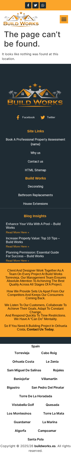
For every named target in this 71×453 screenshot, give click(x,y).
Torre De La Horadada (35, 396)
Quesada (52, 405)
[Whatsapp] (43, 5)
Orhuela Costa (23, 361)
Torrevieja (21, 353)
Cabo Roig (49, 353)
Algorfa (20, 431)
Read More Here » (17, 232)
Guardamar (22, 422)
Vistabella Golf (23, 405)
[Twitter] (35, 5)
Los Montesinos (19, 413)
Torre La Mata (53, 413)
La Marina (49, 422)
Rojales (58, 370)
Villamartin (49, 379)
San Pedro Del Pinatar (48, 387)
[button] (64, 19)
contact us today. (40, 329)
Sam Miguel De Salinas (24, 370)
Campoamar (47, 431)
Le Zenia (52, 361)
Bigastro (13, 387)
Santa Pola (36, 439)
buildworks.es (45, 446)
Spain (35, 346)
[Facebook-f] (28, 5)
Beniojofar (21, 379)
